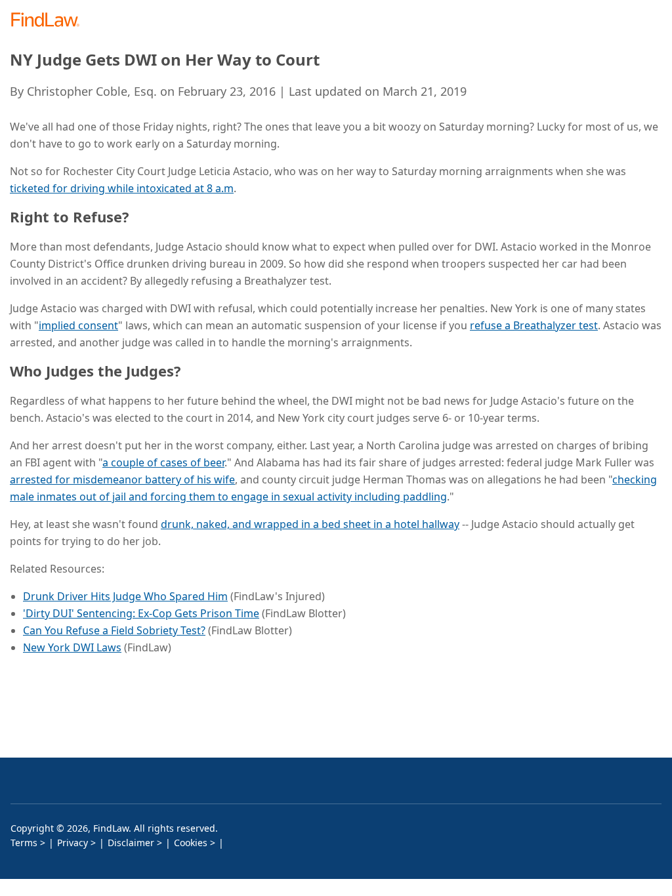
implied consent (78, 325)
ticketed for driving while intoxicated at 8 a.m (122, 188)
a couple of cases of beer (163, 462)
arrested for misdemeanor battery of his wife (122, 479)
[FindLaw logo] (49, 21)
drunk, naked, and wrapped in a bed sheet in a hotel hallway (310, 524)
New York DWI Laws (72, 647)
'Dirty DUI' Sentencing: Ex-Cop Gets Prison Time (141, 613)
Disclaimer (131, 842)
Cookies (190, 842)
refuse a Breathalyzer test (534, 325)
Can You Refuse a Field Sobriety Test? (114, 630)
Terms (23, 842)
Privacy (72, 842)
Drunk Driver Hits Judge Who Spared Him (125, 596)
